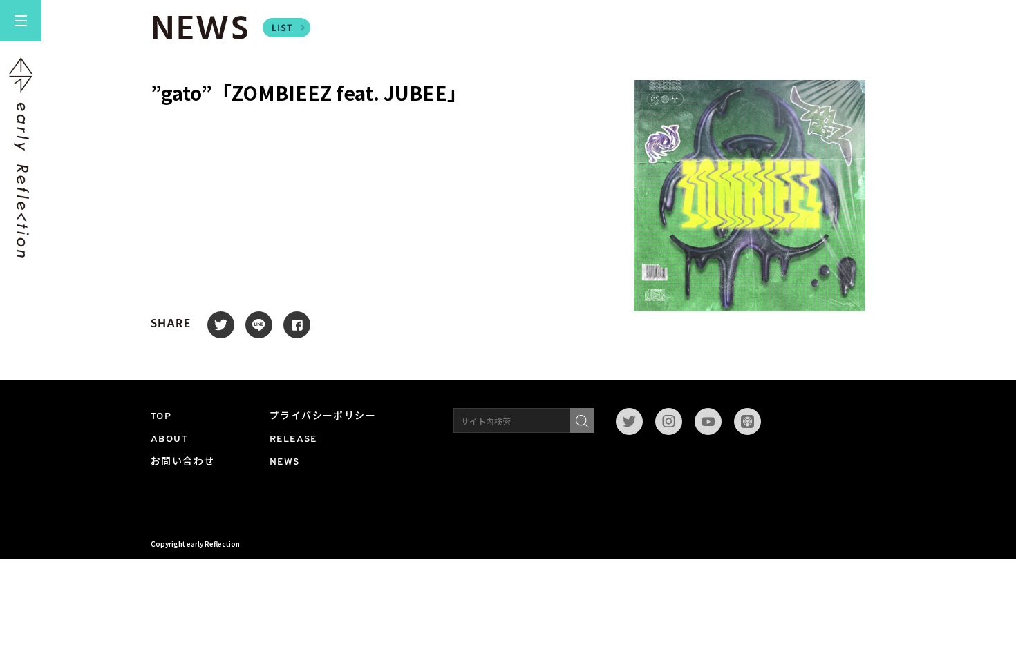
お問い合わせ (182, 462)
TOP (161, 416)
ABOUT (169, 439)
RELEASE (293, 439)
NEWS (285, 462)
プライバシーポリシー (323, 416)
